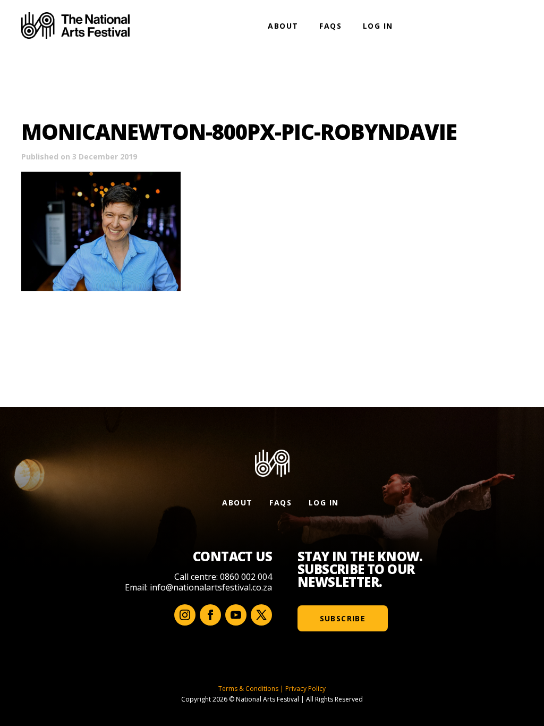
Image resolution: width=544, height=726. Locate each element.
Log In (378, 26)
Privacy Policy (305, 688)
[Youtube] (235, 615)
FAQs (330, 26)
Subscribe (343, 618)
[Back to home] (75, 25)
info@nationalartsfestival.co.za (211, 587)
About (283, 26)
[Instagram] (185, 615)
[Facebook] (210, 615)
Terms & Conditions (248, 688)
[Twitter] (261, 615)
